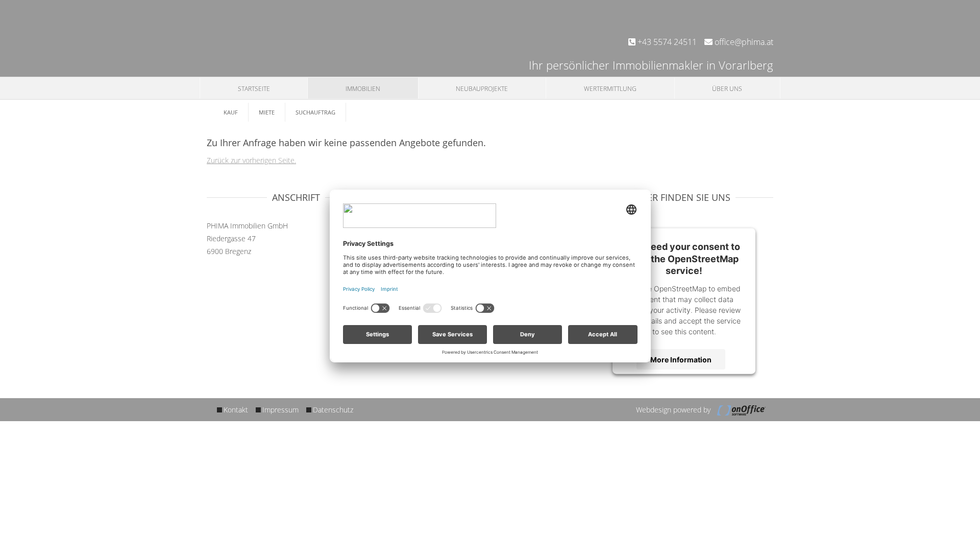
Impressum (280, 410)
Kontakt (236, 410)
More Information (681, 359)
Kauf (231, 112)
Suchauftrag (315, 112)
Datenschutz (333, 410)
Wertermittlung (610, 88)
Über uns (727, 88)
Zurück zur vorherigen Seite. (251, 160)
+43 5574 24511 (666, 42)
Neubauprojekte (482, 88)
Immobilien (363, 88)
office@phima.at (743, 42)
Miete (267, 112)
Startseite (254, 88)
